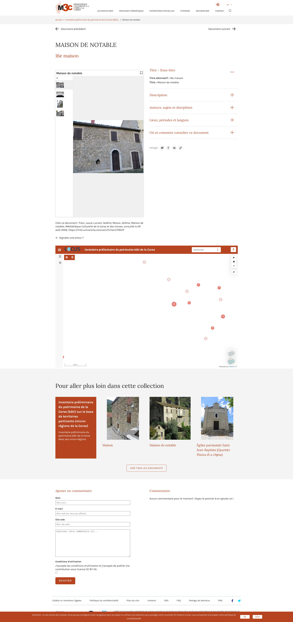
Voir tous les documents (146, 468)
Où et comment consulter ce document (179, 133)
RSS (166, 600)
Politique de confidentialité (104, 600)
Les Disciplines (105, 11)
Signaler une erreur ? (71, 237)
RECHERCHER (202, 11)
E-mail (59, 508)
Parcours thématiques (131, 11)
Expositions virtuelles (162, 11)
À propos (185, 11)
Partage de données (199, 600)
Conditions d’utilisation (68, 561)
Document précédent (73, 28)
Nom (57, 498)
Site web (60, 519)
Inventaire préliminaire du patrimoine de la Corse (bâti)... (92, 19)
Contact (219, 11)
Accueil (58, 19)
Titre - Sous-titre (162, 70)
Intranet (152, 600)
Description (158, 95)
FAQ (179, 600)
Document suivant (219, 28)
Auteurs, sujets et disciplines (171, 107)
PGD (220, 600)
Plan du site (133, 600)
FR (228, 5)
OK (245, 616)
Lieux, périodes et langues (169, 120)
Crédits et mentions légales (67, 600)
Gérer (257, 616)
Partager (154, 148)
